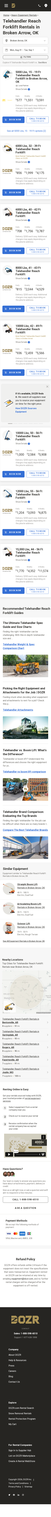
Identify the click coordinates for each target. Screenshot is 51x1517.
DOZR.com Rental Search (21, 1408)
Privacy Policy (14, 1487)
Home (6, 15)
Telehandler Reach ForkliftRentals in (20, 1021)
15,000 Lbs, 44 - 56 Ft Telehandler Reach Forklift (29, 553)
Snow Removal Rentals (19, 1413)
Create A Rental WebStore (21, 1461)
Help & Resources (17, 1360)
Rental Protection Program (22, 1418)
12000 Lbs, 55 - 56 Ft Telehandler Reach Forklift (29, 494)
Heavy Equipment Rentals (24, 15)
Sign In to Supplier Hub (19, 1450)
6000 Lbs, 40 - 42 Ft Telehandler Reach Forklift (28, 213)
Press (11, 1365)
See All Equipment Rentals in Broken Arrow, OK (24, 941)
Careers (12, 1371)
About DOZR (14, 1355)
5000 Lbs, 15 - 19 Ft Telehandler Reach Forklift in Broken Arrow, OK (32, 76)
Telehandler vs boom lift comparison (24, 771)
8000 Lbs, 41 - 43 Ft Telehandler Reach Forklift (28, 271)
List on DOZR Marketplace (21, 1455)
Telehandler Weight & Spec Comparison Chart (19, 646)
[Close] (47, 386)
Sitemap (28, 1487)
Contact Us (14, 1381)
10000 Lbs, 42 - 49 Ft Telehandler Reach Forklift (29, 329)
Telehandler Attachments (18, 709)
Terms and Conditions (18, 1483)
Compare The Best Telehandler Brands (25, 829)
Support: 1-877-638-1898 (25, 1337)
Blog (10, 1376)
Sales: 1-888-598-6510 (25, 1333)
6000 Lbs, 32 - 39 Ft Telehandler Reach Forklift (28, 149)
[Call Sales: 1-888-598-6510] (41, 5)
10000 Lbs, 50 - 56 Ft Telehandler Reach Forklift (29, 436)
